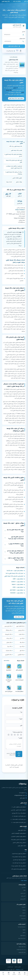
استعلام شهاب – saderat (17, 582)
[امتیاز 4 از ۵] (11, 734)
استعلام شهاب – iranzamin (16, 593)
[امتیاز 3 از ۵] (15, 734)
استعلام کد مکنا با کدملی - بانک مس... (18, 810)
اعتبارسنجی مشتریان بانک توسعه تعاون (13, 576)
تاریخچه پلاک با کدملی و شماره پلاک (18, 839)
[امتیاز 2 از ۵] (18, 734)
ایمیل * (20, 719)
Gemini (23, 913)
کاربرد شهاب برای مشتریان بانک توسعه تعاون (14, 161)
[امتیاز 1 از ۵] (21, 734)
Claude (23, 910)
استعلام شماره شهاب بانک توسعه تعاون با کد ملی (13, 155)
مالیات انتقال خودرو (22, 846)
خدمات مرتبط (9, 182)
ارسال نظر (19, 754)
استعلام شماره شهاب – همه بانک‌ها (15, 570)
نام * (21, 712)
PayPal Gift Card (22, 952)
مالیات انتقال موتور (22, 830)
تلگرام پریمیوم (22, 899)
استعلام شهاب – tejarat (17, 584)
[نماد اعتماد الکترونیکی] (19, 961)
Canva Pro (23, 918)
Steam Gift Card (22, 947)
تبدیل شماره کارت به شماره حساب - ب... (18, 819)
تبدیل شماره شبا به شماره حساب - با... (18, 822)
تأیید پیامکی (23, 896)
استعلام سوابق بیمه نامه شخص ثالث (18, 869)
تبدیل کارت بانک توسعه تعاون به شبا (14, 573)
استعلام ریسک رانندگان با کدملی (19, 842)
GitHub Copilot (22, 916)
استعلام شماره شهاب (13, 46)
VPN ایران (23, 887)
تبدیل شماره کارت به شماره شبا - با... (18, 816)
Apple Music (22, 935)
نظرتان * (20, 738)
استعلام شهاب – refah (18, 587)
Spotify (24, 930)
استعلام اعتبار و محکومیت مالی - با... (18, 807)
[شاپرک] (8, 961)
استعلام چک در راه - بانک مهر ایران (19, 813)
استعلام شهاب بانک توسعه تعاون (16, 98)
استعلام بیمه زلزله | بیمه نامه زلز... (19, 860)
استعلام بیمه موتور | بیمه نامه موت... (18, 853)
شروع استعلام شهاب (19, 617)
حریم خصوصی (10, 967)
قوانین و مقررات (17, 967)
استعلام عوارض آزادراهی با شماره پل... (18, 836)
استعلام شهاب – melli (18, 579)
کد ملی (23, 31)
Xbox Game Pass (21, 938)
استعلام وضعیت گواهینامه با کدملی (19, 833)
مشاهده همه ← (23, 880)
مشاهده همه (6, 660)
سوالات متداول (19, 182)
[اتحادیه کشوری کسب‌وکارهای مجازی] (14, 961)
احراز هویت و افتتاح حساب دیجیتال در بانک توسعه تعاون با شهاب (14, 167)
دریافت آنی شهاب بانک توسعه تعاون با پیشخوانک (14, 173)
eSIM (24, 890)
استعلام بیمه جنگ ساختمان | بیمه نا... (18, 866)
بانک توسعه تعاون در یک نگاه (15, 146)
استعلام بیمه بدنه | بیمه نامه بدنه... (19, 863)
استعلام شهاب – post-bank (16, 590)
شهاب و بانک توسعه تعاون (16, 150)
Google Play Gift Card (21, 949)
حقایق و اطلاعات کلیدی (17, 178)
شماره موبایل (22, 38)
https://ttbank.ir (20, 210)
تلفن (21, 725)
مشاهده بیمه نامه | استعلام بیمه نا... (18, 857)
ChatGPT (23, 907)
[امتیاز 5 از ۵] (8, 734)
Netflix (24, 932)
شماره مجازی (23, 893)
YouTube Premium (21, 927)
